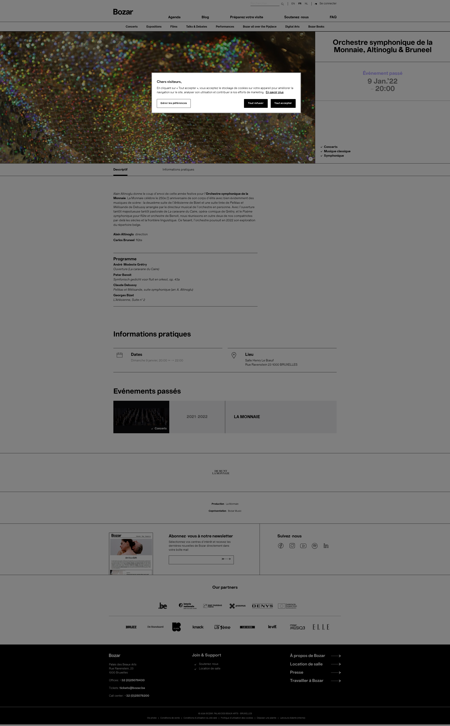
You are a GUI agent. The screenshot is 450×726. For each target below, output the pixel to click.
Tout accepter (283, 103)
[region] (226, 93)
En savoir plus (275, 92)
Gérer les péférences (173, 103)
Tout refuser (255, 103)
